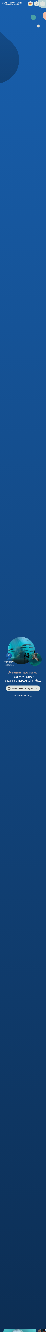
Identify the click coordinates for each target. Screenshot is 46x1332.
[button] (30, 3)
